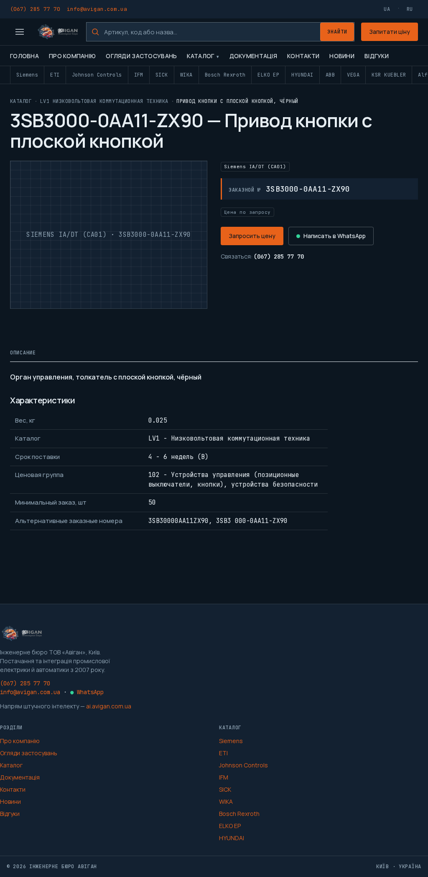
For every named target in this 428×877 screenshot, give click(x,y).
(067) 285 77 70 (35, 9)
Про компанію (72, 56)
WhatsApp (87, 692)
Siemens (27, 75)
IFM (138, 75)
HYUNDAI (302, 75)
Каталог (200, 56)
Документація (253, 56)
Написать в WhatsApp (334, 236)
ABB (330, 75)
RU (410, 9)
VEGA (353, 75)
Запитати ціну (389, 32)
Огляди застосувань (141, 56)
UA (387, 9)
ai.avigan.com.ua (108, 706)
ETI (54, 75)
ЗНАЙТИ (337, 31)
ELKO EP (268, 75)
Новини (341, 56)
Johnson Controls (97, 75)
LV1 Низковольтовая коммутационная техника (104, 101)
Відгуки (376, 56)
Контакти (303, 56)
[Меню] (19, 31)
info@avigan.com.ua (97, 9)
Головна (24, 56)
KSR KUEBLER (389, 75)
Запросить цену (252, 236)
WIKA (186, 75)
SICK (161, 75)
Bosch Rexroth (225, 75)
